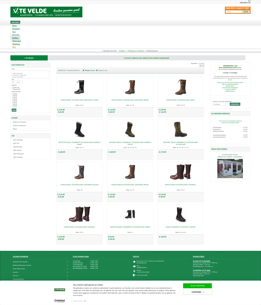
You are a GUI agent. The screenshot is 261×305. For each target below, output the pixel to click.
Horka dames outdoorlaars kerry (180, 100)
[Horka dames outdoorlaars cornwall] (79, 222)
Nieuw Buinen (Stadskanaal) (230, 88)
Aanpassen (196, 292)
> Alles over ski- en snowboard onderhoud (230, 121)
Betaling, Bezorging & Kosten (22, 265)
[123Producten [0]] (30, 73)
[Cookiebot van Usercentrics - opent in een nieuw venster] (60, 301)
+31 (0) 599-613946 (230, 89)
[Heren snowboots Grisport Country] (180, 222)
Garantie (15, 272)
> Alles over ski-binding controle (230, 123)
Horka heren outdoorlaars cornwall (180, 185)
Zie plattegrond (141, 263)
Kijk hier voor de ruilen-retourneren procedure (230, 82)
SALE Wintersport (18, 154)
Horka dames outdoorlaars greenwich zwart (79, 100)
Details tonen (78, 301)
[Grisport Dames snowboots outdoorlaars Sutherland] (181, 137)
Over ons (15, 276)
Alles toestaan (197, 286)
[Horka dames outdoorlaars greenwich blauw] (79, 179)
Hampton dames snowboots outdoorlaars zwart (130, 227)
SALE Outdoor (17, 150)
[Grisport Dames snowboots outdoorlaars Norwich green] (130, 137)
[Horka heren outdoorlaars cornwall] (181, 179)
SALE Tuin (16, 143)
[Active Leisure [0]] (30, 77)
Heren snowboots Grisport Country (181, 227)
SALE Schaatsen (18, 157)
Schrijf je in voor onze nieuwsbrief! (222, 101)
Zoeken (245, 11)
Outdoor (122, 51)
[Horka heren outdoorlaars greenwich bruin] (130, 179)
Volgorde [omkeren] (73, 70)
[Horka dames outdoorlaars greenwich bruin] (130, 95)
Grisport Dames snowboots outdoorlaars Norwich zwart (79, 143)
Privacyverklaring (18, 279)
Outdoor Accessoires (19, 125)
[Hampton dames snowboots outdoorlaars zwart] (130, 222)
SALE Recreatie (17, 147)
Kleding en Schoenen (136, 51)
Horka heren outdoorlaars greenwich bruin (130, 185)
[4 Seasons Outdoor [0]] (30, 75)
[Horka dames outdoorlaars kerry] (181, 95)
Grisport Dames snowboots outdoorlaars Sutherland (180, 143)
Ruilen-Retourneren (19, 269)
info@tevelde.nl (230, 91)
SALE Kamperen (18, 140)
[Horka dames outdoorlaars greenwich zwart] (79, 95)
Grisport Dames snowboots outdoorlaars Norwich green (130, 143)
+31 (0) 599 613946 (143, 272)
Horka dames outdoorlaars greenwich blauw (79, 185)
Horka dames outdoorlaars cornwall (79, 227)
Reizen (15, 129)
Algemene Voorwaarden (20, 262)
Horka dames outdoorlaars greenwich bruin (130, 100)
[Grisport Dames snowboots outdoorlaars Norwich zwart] (79, 137)
